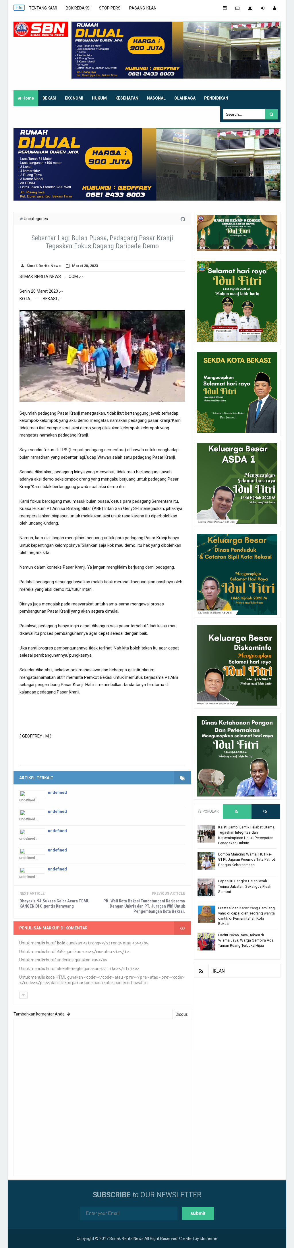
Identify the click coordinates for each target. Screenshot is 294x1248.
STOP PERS (110, 8)
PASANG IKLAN (142, 8)
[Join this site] (263, 8)
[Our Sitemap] (224, 8)
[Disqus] (102, 1097)
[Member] (275, 8)
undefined (57, 792)
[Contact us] (237, 8)
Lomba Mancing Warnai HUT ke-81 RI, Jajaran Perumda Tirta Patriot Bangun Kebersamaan (246, 859)
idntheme (208, 1238)
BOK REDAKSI (78, 8)
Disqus (182, 1014)
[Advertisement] (237, 1013)
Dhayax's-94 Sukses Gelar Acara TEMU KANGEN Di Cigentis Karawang (55, 903)
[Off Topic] (250, 8)
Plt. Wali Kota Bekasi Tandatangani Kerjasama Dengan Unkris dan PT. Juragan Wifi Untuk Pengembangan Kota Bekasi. (144, 906)
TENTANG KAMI (43, 8)
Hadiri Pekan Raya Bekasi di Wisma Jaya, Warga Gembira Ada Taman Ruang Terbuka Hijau (246, 940)
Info (19, 7)
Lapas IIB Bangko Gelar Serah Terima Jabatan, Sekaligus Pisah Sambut (244, 886)
